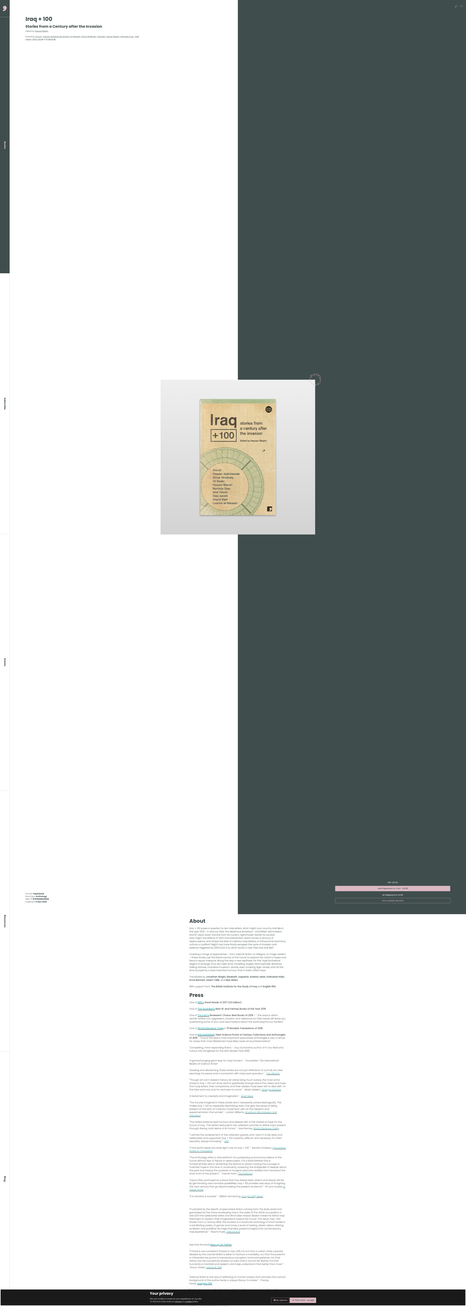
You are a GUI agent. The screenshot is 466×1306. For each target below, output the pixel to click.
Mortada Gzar (127, 36)
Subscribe (5, 404)
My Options (281, 1300)
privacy (178, 1301)
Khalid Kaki (51, 39)
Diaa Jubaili (37, 39)
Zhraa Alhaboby (88, 36)
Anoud (38, 36)
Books (5, 145)
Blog (5, 1179)
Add (393, 888)
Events (5, 662)
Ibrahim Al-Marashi (71, 36)
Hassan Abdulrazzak (52, 36)
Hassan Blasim (41, 31)
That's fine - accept (304, 1300)
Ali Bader (101, 36)
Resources (5, 921)
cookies (188, 1301)
